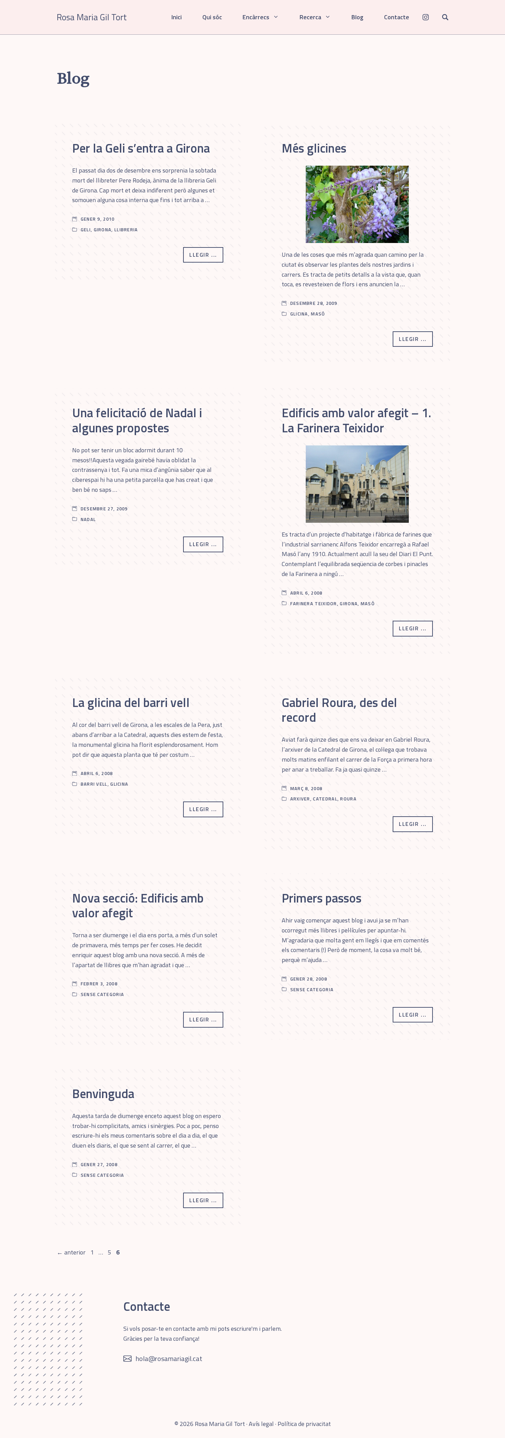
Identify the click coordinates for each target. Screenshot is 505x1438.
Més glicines (314, 148)
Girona (103, 229)
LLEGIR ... (203, 255)
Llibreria (126, 229)
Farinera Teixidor (313, 603)
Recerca (310, 17)
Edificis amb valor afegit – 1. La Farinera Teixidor (356, 420)
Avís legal (261, 1423)
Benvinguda (103, 1093)
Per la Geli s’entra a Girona (141, 148)
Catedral (325, 798)
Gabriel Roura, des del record (339, 710)
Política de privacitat (304, 1423)
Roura (348, 798)
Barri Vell (94, 784)
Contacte (396, 17)
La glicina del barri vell (131, 702)
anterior (71, 1252)
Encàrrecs (256, 17)
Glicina (299, 313)
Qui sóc (212, 17)
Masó (318, 313)
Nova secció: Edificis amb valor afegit (138, 905)
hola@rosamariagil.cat (169, 1358)
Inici (176, 17)
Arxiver (300, 798)
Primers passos (321, 897)
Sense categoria (102, 994)
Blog (357, 17)
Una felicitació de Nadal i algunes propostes (137, 420)
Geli (86, 229)
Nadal (88, 519)
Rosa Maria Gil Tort (92, 17)
